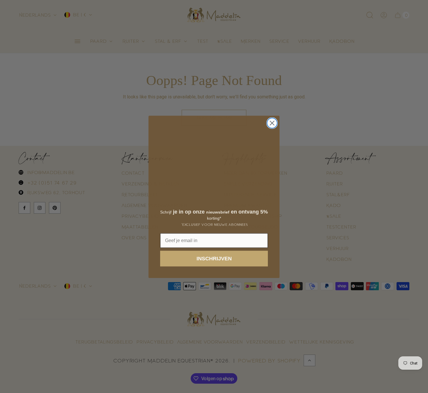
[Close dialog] (272, 123)
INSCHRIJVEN (214, 258)
